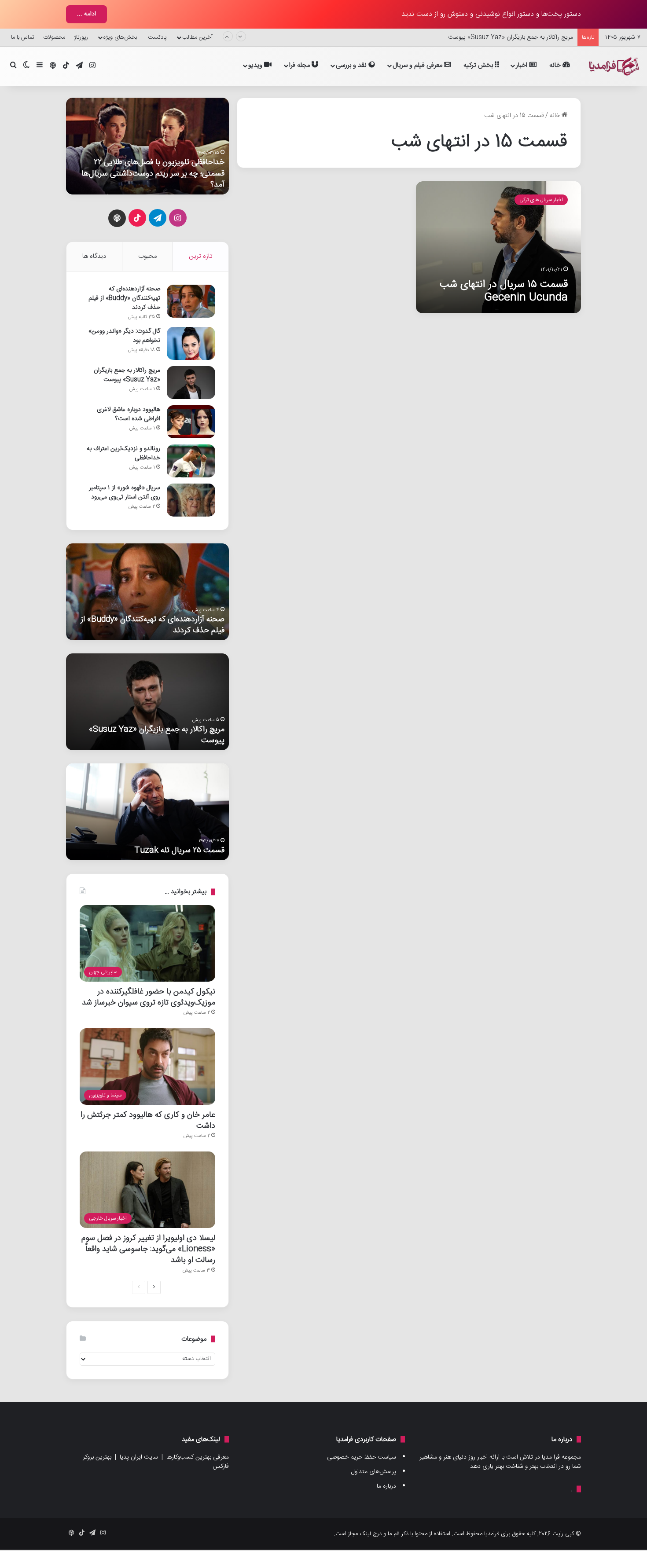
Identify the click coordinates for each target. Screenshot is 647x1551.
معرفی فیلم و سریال (418, 65)
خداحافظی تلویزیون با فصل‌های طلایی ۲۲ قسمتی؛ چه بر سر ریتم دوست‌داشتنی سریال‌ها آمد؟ (152, 173)
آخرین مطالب (197, 37)
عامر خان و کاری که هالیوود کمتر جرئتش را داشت (148, 1120)
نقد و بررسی (352, 65)
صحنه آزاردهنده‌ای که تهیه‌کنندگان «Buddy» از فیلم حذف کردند (124, 298)
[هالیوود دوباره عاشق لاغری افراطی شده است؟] (191, 421)
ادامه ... (86, 14)
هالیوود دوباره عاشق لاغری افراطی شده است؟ (128, 414)
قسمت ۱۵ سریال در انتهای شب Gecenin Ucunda (504, 291)
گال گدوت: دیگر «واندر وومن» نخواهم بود (124, 336)
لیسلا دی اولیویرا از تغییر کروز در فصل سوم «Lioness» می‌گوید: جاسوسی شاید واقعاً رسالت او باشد (148, 1249)
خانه (555, 65)
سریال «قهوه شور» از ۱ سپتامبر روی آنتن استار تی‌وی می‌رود (124, 492)
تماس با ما (22, 37)
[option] (147, 146)
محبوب (147, 256)
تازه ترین (201, 256)
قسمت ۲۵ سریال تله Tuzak (179, 850)
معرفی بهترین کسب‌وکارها (197, 1457)
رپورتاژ (81, 37)
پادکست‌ (157, 37)
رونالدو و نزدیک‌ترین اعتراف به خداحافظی (123, 453)
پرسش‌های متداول (373, 1472)
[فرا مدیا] (612, 66)
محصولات (54, 37)
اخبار (522, 65)
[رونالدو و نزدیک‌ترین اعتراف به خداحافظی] (191, 460)
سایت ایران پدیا (139, 1457)
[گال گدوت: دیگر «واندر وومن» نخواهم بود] (191, 343)
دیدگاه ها (94, 256)
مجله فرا (300, 65)
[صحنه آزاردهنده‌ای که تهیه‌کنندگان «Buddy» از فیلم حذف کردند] (191, 301)
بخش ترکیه (479, 65)
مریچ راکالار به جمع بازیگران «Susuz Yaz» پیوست (510, 37)
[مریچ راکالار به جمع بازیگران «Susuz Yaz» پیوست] (191, 382)
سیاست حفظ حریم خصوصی (361, 1457)
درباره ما (386, 1486)
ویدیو (256, 65)
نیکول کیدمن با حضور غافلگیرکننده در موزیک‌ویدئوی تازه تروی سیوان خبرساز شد (148, 997)
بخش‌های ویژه (120, 37)
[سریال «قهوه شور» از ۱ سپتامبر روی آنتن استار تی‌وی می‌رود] (191, 500)
